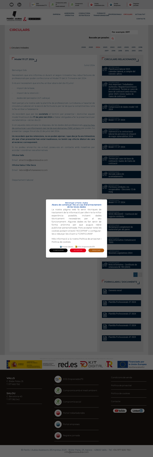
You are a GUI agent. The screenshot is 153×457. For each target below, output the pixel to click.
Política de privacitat (89, 239)
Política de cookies (61, 242)
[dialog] (76, 228)
